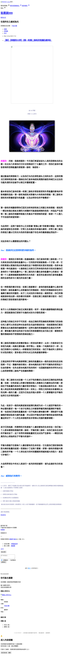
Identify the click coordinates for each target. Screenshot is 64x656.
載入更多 (3, 552)
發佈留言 (3, 562)
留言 (15, 539)
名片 (5, 33)
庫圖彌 (13, 546)
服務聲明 (48, 632)
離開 (9, 652)
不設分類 (14, 26)
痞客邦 (11, 539)
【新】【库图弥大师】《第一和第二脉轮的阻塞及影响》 (28, 40)
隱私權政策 (41, 632)
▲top (2, 548)
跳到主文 (3, 17)
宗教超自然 (14, 544)
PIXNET (19, 632)
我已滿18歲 (4, 652)
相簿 (5, 29)
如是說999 (7, 12)
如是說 (3, 529)
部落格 (6, 31)
